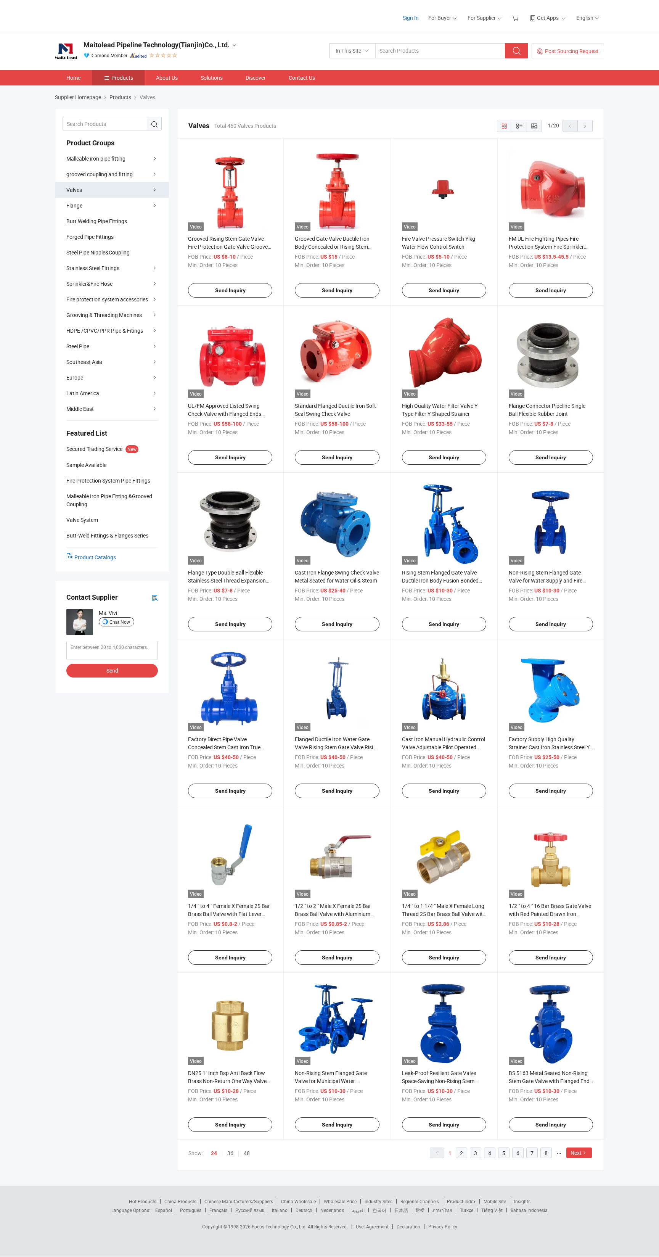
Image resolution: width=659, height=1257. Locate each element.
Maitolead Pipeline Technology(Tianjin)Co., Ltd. (157, 45)
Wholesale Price (340, 1201)
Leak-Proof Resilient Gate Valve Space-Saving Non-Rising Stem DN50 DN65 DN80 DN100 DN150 (440, 1081)
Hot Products (142, 1201)
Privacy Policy (442, 1226)
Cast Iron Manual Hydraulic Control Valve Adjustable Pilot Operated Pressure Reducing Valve (443, 747)
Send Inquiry (230, 290)
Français (218, 1210)
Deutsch (304, 1210)
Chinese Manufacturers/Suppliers (238, 1201)
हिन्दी (420, 1210)
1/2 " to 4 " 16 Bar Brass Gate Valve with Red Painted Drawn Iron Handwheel (550, 913)
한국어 (379, 1210)
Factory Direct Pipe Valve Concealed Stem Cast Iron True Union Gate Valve (224, 747)
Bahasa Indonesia (529, 1210)
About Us (167, 77)
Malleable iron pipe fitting (95, 158)
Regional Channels (419, 1201)
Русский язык (249, 1210)
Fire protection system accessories (107, 299)
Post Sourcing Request (572, 51)
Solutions (212, 77)
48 (247, 1153)
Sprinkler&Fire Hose (89, 283)
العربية (358, 1210)
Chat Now (119, 622)
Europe (74, 377)
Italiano (280, 1210)
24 (214, 1153)
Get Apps (548, 17)
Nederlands (332, 1210)
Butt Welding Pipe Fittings (96, 221)
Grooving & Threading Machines (104, 315)
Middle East (80, 408)
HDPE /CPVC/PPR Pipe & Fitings (104, 330)
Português (190, 1210)
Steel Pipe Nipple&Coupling (98, 252)
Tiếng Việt (492, 1210)
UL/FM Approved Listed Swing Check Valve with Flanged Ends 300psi (224, 413)
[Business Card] (155, 597)
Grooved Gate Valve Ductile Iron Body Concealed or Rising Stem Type (332, 246)
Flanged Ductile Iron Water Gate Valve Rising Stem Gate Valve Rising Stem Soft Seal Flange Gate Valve (337, 747)
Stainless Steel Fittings (92, 268)
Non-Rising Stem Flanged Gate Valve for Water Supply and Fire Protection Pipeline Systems (545, 580)
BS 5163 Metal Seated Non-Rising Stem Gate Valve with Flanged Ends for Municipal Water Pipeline (550, 1081)
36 (230, 1153)
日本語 (401, 1210)
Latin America (82, 393)
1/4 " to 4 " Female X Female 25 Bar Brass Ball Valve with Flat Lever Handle (229, 913)
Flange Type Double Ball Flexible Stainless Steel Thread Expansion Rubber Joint (227, 580)
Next (576, 1152)
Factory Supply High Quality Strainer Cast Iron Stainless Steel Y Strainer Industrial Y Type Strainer (549, 747)
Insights (522, 1201)
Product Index (461, 1201)
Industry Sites (378, 1201)
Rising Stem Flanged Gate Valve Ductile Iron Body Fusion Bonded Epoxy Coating (440, 580)
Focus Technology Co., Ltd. (280, 1226)
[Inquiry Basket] (516, 17)
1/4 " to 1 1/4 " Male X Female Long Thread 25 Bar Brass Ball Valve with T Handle (444, 913)
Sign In (411, 17)
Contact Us (302, 77)
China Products (180, 1201)
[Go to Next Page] (585, 126)
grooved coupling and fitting (99, 174)
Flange (74, 205)
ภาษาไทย (442, 1210)
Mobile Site (495, 1201)
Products (122, 77)
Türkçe (466, 1210)
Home (73, 77)
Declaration (408, 1226)
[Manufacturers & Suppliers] (104, 15)
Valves (74, 189)
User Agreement (372, 1226)
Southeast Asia (84, 361)
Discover (256, 77)
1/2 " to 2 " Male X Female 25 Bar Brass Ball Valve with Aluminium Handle (333, 913)
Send (112, 670)
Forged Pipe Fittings (90, 236)
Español (163, 1210)
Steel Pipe (77, 346)
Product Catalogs (95, 557)
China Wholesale (298, 1201)
